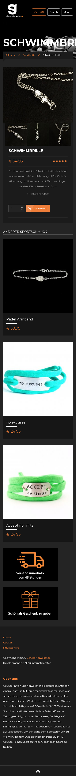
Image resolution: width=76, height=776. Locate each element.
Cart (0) (39, 12)
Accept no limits (19, 525)
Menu (67, 12)
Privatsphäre (11, 647)
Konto (7, 637)
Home (12, 55)
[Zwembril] (16, 134)
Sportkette (29, 55)
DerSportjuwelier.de (38, 657)
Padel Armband (19, 319)
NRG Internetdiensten (38, 662)
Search (54, 12)
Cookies (7, 642)
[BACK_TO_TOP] (38, 771)
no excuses (15, 422)
